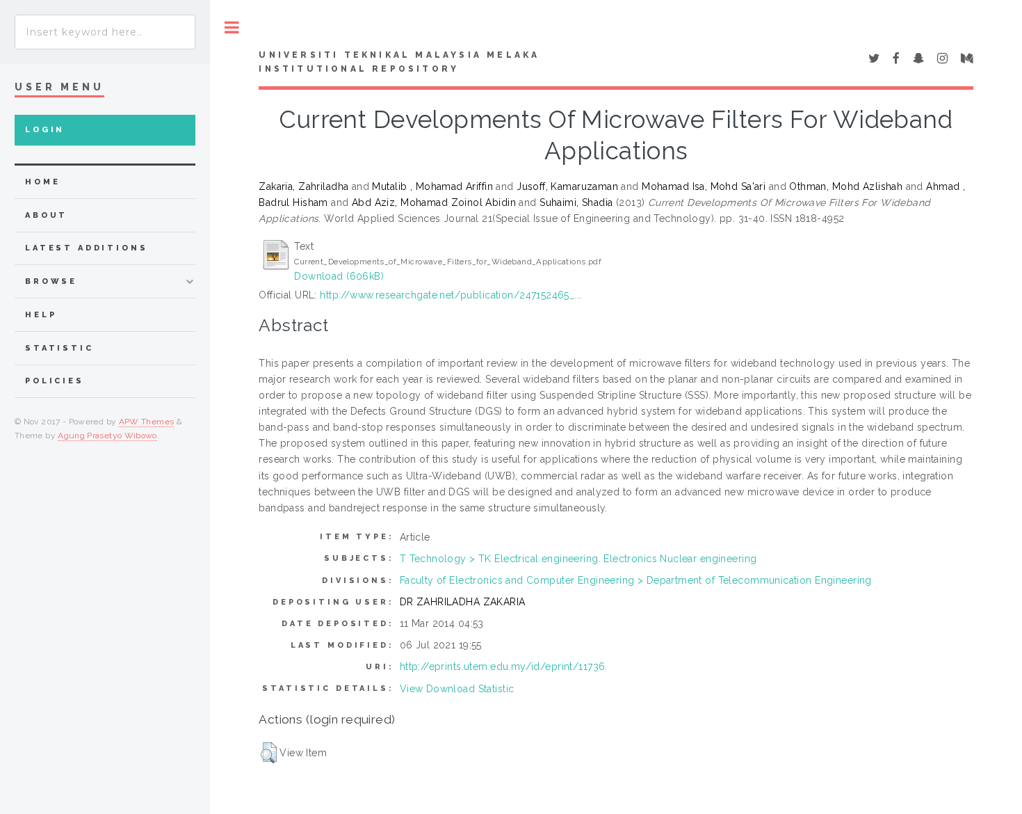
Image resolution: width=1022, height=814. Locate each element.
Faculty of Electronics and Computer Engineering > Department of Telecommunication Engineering (636, 580)
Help (40, 314)
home (42, 181)
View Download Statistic (457, 688)
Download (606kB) (339, 276)
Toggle (232, 27)
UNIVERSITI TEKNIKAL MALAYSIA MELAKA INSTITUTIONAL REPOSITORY (399, 62)
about (46, 215)
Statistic (59, 348)
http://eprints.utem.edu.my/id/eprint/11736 (503, 666)
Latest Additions (86, 248)
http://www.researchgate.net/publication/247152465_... (450, 295)
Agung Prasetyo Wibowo (107, 435)
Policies (54, 380)
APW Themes (147, 421)
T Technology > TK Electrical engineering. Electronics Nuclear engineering (578, 558)
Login (45, 129)
